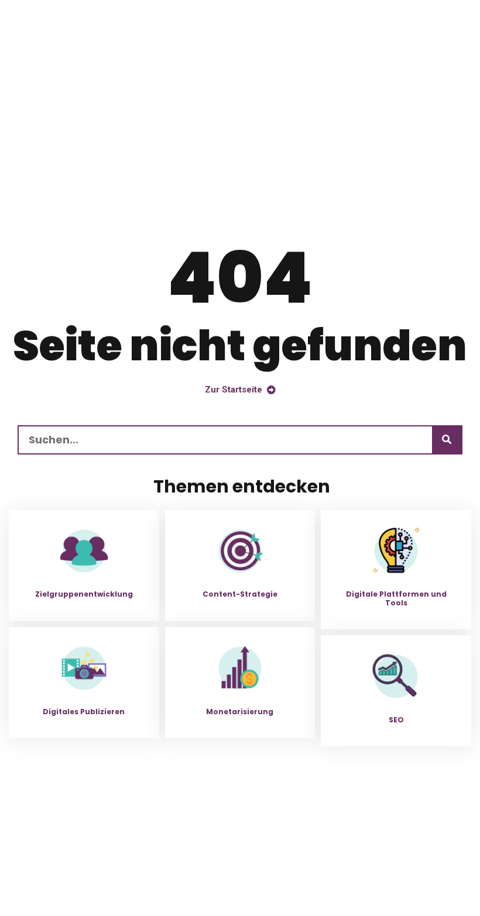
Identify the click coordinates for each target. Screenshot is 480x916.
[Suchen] (446, 439)
